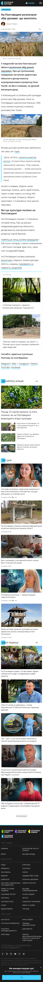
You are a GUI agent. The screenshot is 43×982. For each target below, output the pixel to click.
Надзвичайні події (30, 876)
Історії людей (28, 894)
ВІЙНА (3, 854)
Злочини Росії (7, 902)
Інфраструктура (29, 883)
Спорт (3, 905)
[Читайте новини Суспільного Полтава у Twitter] (7, 954)
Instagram (24, 363)
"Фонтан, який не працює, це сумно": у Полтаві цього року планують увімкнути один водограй (21, 344)
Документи (27, 929)
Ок (22, 977)
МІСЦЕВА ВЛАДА (28, 854)
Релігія (25, 898)
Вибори (4, 876)
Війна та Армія (28, 905)
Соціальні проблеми (31, 902)
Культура (26, 868)
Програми (5, 934)
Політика (5, 898)
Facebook (15, 367)
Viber (14, 363)
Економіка (5, 872)
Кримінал (5, 868)
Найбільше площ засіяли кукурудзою (20, 239)
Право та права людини (7, 890)
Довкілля (5, 879)
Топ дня (25, 909)
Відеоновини (7, 909)
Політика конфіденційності (9, 930)
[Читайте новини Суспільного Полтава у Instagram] (11, 954)
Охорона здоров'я (30, 879)
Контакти (5, 920)
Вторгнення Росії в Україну (30, 849)
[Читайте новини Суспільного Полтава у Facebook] (2, 954)
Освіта (25, 872)
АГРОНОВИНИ (6, 9)
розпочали (6, 260)
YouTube (5, 367)
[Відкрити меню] (41, 3)
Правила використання (28, 924)
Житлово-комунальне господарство (11, 884)
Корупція (26, 865)
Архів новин (27, 920)
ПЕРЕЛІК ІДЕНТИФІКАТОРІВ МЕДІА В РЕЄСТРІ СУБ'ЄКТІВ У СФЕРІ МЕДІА (32, 937)
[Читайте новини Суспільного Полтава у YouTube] (15, 954)
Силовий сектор (8, 894)
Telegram (5, 363)
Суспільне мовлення (10, 923)
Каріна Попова (11, 24)
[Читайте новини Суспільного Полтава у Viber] (19, 954)
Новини (4, 848)
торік (17, 151)
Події (3, 865)
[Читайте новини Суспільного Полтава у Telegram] (23, 954)
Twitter (33, 363)
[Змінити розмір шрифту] (40, 29)
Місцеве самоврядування (29, 890)
